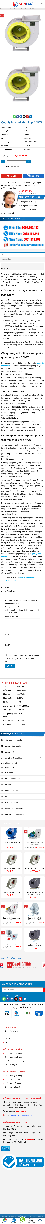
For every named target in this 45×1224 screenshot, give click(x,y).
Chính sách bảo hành (27, 209)
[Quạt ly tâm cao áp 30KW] (11, 859)
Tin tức (7, 1039)
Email (7, 645)
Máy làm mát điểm (8, 752)
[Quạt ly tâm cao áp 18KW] (11, 883)
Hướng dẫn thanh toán (28, 206)
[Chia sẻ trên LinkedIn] (30, 116)
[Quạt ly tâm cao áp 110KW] (34, 859)
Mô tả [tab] (4, 255)
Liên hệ (7, 1042)
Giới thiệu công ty (11, 1031)
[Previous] (2, 57)
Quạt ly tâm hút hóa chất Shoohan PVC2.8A (34, 893)
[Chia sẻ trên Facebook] (17, 116)
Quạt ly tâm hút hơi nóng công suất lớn (34, 843)
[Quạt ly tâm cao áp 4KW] (11, 935)
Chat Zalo (13, 1222)
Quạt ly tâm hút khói (28, 9)
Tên (7, 635)
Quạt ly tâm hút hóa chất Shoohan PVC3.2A (34, 945)
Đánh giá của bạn (12, 607)
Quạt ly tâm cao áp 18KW (11, 892)
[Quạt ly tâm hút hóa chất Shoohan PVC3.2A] (34, 935)
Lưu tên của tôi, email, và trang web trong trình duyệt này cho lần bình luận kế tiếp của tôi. (22, 658)
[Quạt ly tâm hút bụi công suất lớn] (11, 909)
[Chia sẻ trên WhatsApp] (14, 116)
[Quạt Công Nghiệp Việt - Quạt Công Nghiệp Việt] (23, 4)
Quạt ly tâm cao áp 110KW (34, 868)
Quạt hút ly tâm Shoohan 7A (11, 843)
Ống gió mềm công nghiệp (11, 758)
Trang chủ (4, 9)
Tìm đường (5, 1222)
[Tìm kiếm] (42, 3)
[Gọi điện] (22, 1219)
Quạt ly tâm (14, 9)
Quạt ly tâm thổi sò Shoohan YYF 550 (34, 919)
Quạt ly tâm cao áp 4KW (11, 944)
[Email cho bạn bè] (24, 116)
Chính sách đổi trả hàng (11, 213)
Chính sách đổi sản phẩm (14, 1079)
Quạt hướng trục (7, 784)
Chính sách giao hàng (13, 1076)
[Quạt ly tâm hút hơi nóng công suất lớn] (34, 833)
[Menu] (3, 3)
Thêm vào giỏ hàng (13, 166)
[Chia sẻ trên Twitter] (20, 116)
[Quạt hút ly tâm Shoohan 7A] (11, 833)
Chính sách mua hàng (13, 1053)
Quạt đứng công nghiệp (10, 778)
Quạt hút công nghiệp (9, 790)
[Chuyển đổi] (40, 739)
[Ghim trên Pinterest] (27, 116)
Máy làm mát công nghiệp (11, 746)
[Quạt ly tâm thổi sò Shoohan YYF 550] (34, 909)
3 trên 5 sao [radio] (28, 610)
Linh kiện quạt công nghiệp (11, 740)
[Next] (8, 57)
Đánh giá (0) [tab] (6, 259)
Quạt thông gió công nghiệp (12, 808)
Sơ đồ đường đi (11, 1065)
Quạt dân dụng (7, 772)
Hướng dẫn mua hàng (27, 202)
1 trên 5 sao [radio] (9, 610)
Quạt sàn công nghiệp (9, 802)
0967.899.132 (25, 191)
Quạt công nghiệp (8, 767)
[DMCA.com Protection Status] (5, 1148)
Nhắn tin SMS (31, 1222)
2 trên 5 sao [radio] (18, 610)
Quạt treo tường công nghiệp (12, 814)
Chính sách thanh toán (13, 1057)
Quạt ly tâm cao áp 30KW (11, 868)
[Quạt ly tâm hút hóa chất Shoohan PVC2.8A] (34, 883)
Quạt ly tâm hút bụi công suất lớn (11, 919)
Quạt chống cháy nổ (9, 763)
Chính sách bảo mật (12, 1087)
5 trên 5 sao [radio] (12, 613)
